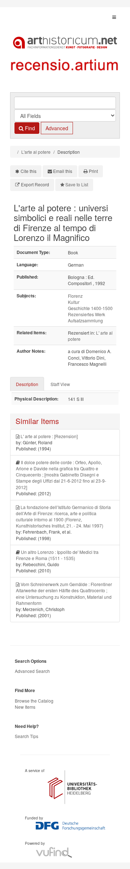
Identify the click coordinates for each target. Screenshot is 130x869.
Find (29, 128)
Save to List (76, 184)
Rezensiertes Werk (86, 314)
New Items (25, 707)
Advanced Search (32, 671)
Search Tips (26, 736)
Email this (62, 171)
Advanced (57, 128)
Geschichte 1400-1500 (90, 308)
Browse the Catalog (34, 701)
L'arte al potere (36, 152)
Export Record (35, 184)
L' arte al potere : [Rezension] (49, 436)
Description (27, 384)
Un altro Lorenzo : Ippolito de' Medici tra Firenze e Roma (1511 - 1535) (57, 555)
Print (93, 171)
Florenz (75, 296)
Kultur (73, 302)
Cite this (28, 171)
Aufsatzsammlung (85, 320)
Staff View (60, 384)
